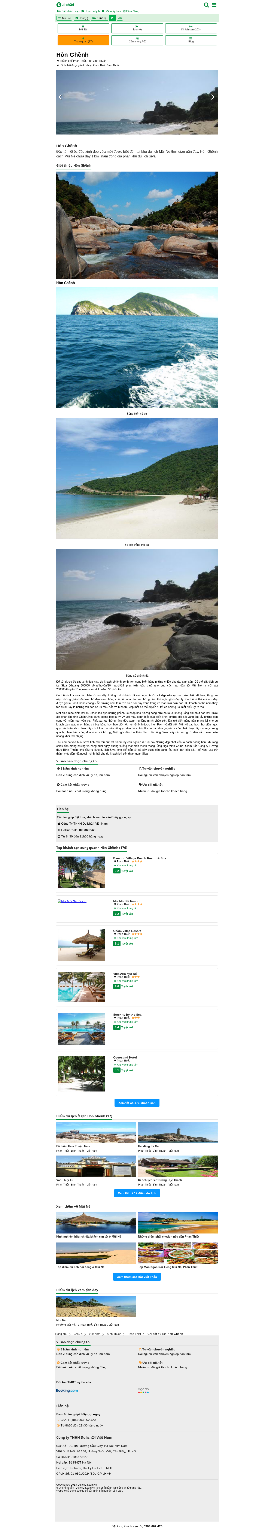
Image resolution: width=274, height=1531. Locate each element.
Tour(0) (84, 18)
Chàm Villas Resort (127, 931)
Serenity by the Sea (127, 1014)
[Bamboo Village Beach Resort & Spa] (81, 873)
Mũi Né (66, 18)
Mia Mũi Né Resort (126, 901)
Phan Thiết (134, 1333)
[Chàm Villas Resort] (81, 945)
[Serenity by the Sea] (81, 1029)
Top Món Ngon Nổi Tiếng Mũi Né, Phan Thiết (167, 1267)
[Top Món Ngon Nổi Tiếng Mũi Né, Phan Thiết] (178, 1253)
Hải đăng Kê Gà (148, 1146)
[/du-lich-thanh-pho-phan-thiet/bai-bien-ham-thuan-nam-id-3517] (96, 1132)
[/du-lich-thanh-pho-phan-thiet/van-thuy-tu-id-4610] (96, 1166)
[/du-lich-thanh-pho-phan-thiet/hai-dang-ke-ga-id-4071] (178, 1132)
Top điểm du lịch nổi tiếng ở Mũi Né (80, 1267)
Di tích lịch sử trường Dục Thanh (160, 1180)
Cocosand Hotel (125, 1057)
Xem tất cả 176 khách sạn (137, 1103)
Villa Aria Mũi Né (125, 973)
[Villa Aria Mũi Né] (81, 987)
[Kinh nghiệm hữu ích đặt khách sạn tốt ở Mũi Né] (96, 1222)
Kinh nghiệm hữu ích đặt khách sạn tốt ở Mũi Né (88, 1236)
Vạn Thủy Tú (64, 1180)
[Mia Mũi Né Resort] (81, 901)
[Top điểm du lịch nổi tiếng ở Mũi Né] (96, 1253)
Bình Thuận (114, 1333)
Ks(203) (101, 18)
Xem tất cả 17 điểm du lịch (137, 1193)
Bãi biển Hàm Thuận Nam (73, 1146)
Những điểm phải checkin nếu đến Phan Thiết (168, 1236)
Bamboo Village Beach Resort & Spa (139, 858)
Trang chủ (61, 1333)
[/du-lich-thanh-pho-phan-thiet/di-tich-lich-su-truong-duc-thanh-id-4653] (178, 1166)
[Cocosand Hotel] (81, 1074)
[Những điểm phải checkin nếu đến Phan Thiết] (178, 1222)
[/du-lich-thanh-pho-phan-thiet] (96, 1306)
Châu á (78, 1333)
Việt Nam (94, 1333)
